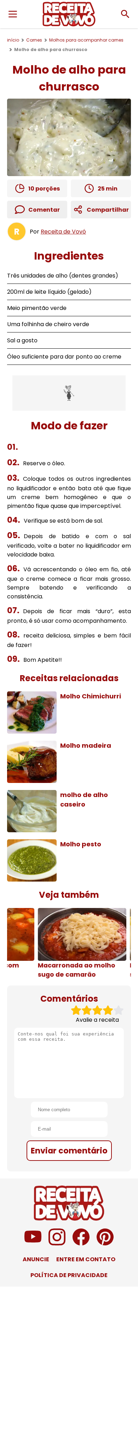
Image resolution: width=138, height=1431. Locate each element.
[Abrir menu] (12, 14)
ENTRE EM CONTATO (85, 1259)
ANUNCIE (36, 1259)
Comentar (44, 210)
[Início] (69, 14)
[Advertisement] (69, 393)
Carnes (34, 40)
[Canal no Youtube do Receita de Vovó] (32, 1243)
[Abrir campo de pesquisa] (125, 14)
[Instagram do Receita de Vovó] (56, 1243)
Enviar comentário (69, 1150)
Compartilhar (108, 210)
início (13, 40)
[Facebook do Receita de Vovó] (81, 1243)
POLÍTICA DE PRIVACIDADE (69, 1275)
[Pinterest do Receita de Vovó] (105, 1243)
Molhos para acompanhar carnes (86, 40)
